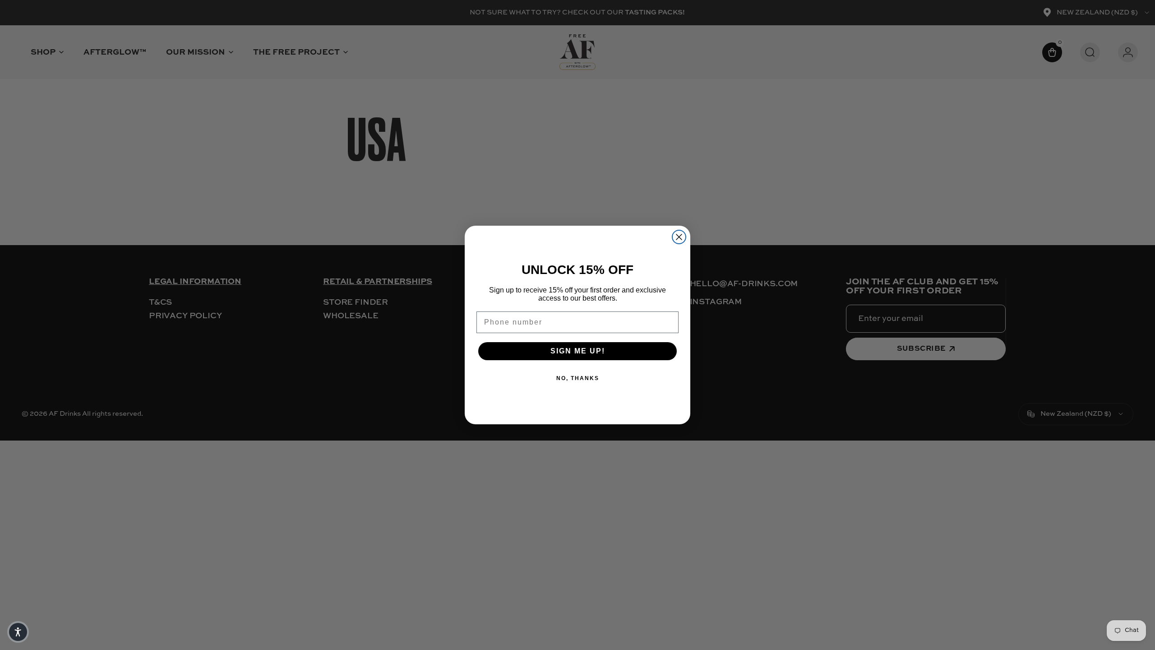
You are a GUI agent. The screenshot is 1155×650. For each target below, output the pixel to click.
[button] (18, 632)
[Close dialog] (679, 237)
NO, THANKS (577, 378)
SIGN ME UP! (577, 351)
